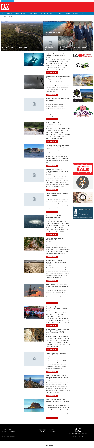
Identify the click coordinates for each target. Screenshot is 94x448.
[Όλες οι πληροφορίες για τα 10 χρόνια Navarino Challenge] (34, 199)
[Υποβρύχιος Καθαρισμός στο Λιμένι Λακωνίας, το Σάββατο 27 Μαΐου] (34, 59)
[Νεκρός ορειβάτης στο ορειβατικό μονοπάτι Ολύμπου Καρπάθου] (34, 359)
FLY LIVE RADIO (66, 13)
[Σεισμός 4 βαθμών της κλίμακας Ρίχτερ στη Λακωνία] (34, 104)
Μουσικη (60, 1)
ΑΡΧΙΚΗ (3, 13)
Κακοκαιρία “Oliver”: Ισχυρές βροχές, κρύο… (50, 47)
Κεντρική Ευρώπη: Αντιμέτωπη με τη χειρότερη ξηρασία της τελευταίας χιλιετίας (56, 262)
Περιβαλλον (48, 1)
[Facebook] (41, 431)
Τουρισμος (54, 1)
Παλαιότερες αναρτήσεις (30, 422)
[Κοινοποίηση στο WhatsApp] (53, 431)
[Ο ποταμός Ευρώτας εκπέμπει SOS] (22, 36)
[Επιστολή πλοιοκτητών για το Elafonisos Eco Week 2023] (83, 36)
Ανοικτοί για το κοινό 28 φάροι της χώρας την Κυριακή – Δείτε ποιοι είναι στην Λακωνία (57, 377)
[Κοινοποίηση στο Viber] (51, 431)
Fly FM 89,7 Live (73, 1)
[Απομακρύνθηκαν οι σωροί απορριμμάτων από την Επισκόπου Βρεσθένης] (34, 151)
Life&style (66, 1)
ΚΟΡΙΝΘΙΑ (46, 13)
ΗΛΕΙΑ (35, 13)
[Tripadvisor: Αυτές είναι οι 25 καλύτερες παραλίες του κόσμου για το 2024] (58, 28)
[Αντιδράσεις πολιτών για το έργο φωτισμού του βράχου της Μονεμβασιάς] (34, 405)
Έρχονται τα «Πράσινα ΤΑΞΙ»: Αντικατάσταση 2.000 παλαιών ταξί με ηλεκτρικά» (57, 171)
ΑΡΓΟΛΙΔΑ (29, 13)
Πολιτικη (17, 1)
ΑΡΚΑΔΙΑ (23, 13)
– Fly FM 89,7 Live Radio (6, 429)
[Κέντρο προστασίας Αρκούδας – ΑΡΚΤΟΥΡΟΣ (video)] (34, 244)
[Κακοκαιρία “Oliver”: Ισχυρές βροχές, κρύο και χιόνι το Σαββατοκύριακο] (50, 43)
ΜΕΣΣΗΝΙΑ (16, 13)
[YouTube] (44, 431)
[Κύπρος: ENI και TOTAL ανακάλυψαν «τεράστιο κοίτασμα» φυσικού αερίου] (34, 290)
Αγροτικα (41, 1)
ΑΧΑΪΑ (40, 13)
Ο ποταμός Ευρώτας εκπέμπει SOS (14, 47)
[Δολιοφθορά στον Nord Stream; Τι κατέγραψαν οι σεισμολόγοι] (34, 221)
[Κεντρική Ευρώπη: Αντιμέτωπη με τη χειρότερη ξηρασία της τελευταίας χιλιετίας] (34, 266)
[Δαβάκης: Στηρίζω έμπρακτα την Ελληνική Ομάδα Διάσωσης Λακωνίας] (34, 312)
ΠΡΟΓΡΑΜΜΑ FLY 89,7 (77, 13)
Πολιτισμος (29, 1)
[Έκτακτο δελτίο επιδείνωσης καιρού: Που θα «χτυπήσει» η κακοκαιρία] (34, 82)
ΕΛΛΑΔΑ (52, 13)
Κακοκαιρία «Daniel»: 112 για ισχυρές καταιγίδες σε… (65, 47)
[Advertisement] (68, 7)
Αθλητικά (35, 1)
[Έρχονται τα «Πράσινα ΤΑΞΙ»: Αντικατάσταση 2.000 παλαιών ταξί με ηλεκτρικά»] (34, 175)
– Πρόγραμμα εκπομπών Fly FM (8, 431)
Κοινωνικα (23, 1)
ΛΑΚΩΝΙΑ (9, 13)
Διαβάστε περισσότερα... (52, 72)
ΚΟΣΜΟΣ (58, 13)
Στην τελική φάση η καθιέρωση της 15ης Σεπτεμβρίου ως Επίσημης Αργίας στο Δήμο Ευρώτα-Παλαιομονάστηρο (57, 330)
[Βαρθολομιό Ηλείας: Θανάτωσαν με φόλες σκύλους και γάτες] (34, 128)
